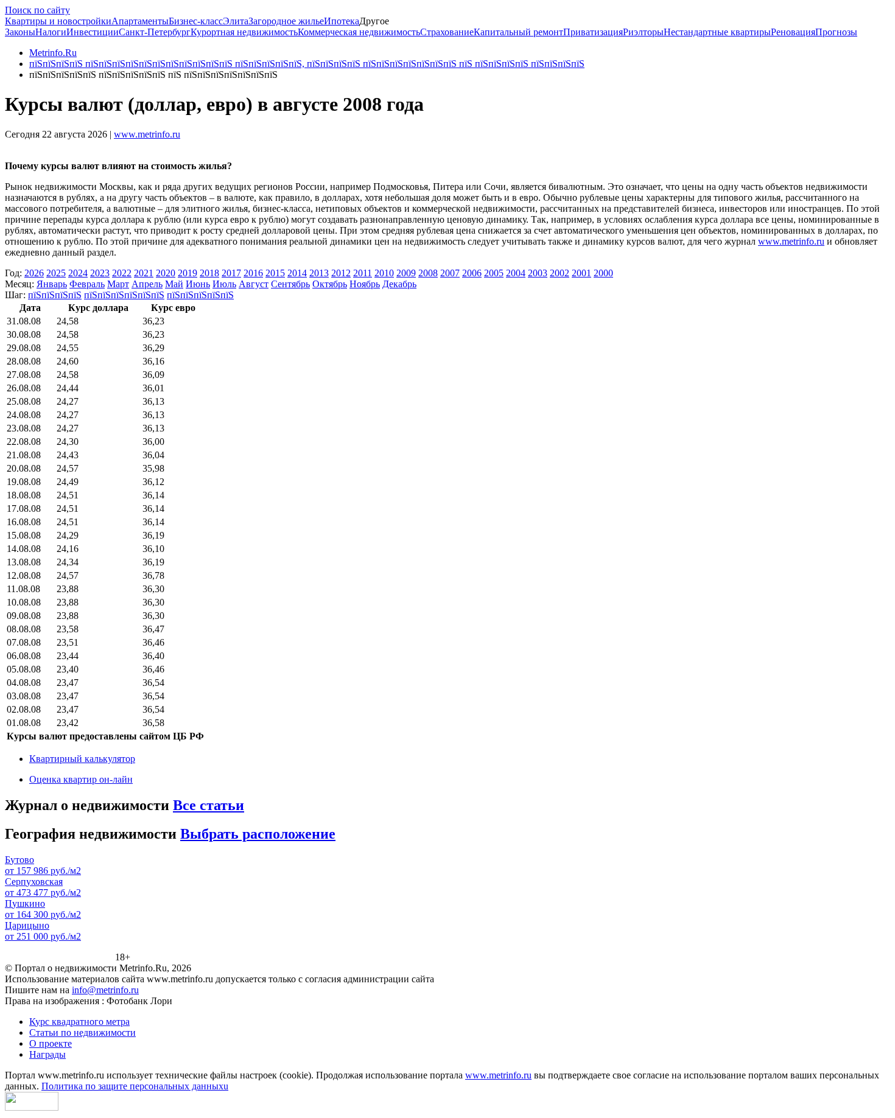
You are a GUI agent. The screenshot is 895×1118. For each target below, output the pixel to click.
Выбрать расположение (257, 834)
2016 (253, 273)
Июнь (198, 284)
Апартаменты (140, 21)
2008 (428, 273)
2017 (231, 273)
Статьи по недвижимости (82, 1032)
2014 (297, 273)
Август (253, 284)
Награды (47, 1054)
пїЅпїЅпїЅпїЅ (55, 295)
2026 (34, 273)
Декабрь (399, 284)
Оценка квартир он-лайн (81, 779)
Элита (235, 21)
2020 (165, 273)
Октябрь (329, 284)
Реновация (793, 32)
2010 (384, 273)
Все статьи (208, 805)
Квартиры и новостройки (58, 21)
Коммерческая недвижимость (359, 32)
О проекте (50, 1043)
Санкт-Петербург (155, 32)
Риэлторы (643, 32)
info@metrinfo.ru (105, 990)
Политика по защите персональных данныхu (134, 1086)
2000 (603, 273)
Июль (224, 284)
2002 (559, 273)
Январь (52, 284)
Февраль (87, 284)
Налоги (50, 32)
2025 (56, 273)
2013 (319, 273)
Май (174, 284)
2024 (78, 273)
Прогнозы (836, 32)
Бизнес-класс (196, 21)
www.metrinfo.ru (147, 134)
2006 (472, 273)
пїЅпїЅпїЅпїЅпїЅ (200, 295)
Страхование (447, 32)
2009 (406, 273)
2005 (494, 273)
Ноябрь (364, 284)
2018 (209, 273)
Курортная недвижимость (244, 32)
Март (118, 284)
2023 (100, 273)
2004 (515, 273)
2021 (143, 273)
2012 (341, 273)
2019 (187, 273)
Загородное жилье (286, 21)
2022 (122, 273)
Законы (20, 32)
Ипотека (341, 21)
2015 (275, 273)
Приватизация (593, 32)
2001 (581, 273)
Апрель (147, 284)
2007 (450, 273)
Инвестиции (92, 32)
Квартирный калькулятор (82, 758)
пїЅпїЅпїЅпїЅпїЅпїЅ (124, 295)
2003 (537, 273)
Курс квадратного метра (79, 1021)
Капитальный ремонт (518, 32)
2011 (362, 273)
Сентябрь (290, 284)
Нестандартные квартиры (717, 32)
